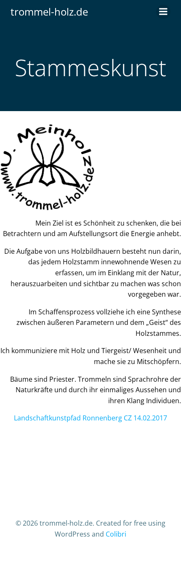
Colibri (116, 534)
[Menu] (163, 12)
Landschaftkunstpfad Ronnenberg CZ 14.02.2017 (90, 418)
